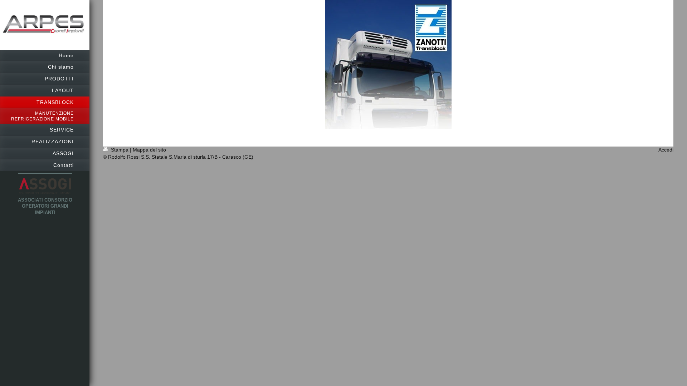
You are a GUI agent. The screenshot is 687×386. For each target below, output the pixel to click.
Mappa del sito (149, 150)
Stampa (119, 150)
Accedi (665, 150)
